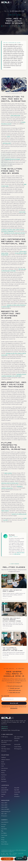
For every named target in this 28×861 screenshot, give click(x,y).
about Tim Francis (20, 552)
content (8, 136)
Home (5, 11)
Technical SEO (17, 744)
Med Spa (3, 764)
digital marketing (8, 473)
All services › (4, 751)
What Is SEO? (4, 803)
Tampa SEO (16, 787)
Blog (8, 11)
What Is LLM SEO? (5, 809)
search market (22, 212)
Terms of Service (4, 844)
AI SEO (25, 518)
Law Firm (3, 777)
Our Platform (4, 833)
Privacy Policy (4, 842)
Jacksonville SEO (4, 790)
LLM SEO (16, 740)
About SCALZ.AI (4, 822)
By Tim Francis (13, 25)
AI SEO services (16, 554)
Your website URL (5, 696)
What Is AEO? (4, 805)
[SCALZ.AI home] (6, 2)
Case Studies (4, 828)
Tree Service (3, 775)
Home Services (4, 768)
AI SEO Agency (4, 736)
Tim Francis (12, 535)
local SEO (5, 520)
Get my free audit (14, 703)
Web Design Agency (5, 748)
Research (3, 826)
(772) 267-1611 (13, 708)
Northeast (16, 794)
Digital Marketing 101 (5, 811)
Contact (2, 837)
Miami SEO (16, 790)
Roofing (2, 772)
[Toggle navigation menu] (25, 2)
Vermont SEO (17, 792)
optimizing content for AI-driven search (9, 483)
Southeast (3, 794)
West (2, 796)
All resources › (4, 816)
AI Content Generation (6, 744)
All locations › (17, 796)
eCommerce (3, 781)
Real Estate (3, 779)
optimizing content (7, 143)
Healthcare (3, 757)
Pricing (2, 839)
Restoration (3, 770)
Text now (19, 858)
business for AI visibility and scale (19, 514)
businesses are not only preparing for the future (14, 233)
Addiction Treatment (5, 759)
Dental (2, 761)
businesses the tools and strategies (12, 159)
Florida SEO (3, 792)
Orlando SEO (4, 787)
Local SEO (3, 746)
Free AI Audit (4, 835)
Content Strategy (17, 746)
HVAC (2, 766)
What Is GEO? (4, 807)
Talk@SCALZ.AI (4, 728)
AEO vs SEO (4, 813)
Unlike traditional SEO (15, 115)
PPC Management (18, 748)
